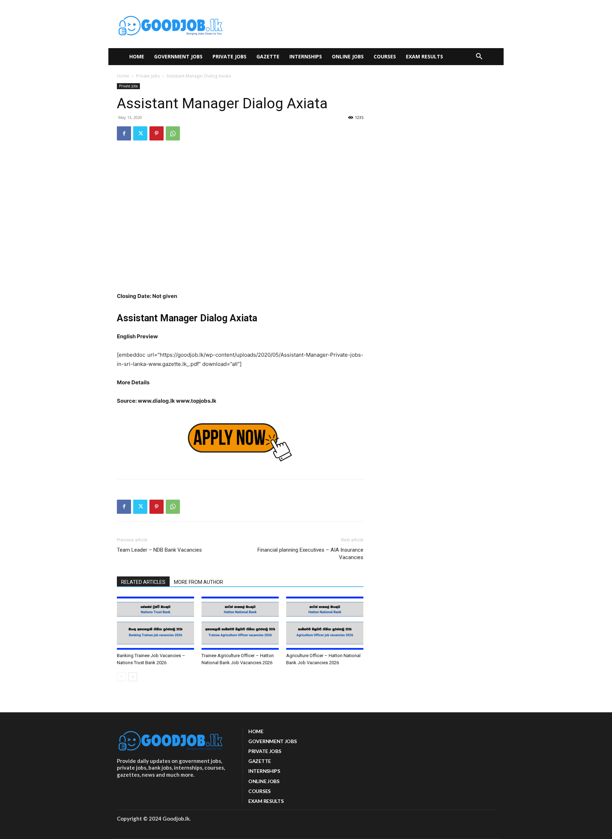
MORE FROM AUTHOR (198, 582)
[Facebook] (124, 133)
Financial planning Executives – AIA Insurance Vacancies (310, 554)
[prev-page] (121, 676)
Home (123, 76)
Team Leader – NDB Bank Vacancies (159, 550)
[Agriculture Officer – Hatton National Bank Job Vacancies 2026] (324, 623)
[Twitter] (140, 133)
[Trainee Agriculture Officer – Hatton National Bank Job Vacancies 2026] (240, 623)
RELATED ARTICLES (143, 582)
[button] (479, 56)
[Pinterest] (156, 133)
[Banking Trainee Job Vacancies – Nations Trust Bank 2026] (155, 623)
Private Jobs (148, 76)
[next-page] (132, 676)
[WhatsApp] (173, 133)
